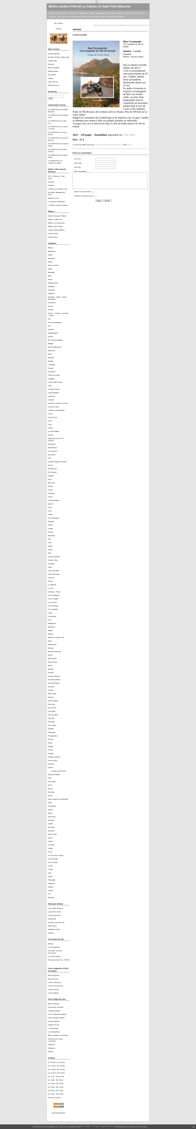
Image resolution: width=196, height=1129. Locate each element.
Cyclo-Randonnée (54, 947)
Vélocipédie (51, 880)
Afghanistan (52, 251)
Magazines (51, 627)
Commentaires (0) (117, 145)
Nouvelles (51, 687)
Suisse (50, 838)
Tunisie (50, 866)
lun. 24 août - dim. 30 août (56, 1062)
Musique (50, 669)
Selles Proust (52, 926)
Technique (51, 845)
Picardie (50, 739)
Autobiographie (53, 333)
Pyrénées (51, 764)
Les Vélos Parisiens (54, 956)
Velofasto (51, 933)
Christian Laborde (53, 389)
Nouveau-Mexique (54, 676)
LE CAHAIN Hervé (54, 109)
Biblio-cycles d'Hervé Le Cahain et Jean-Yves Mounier (90, 6)
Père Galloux (52, 725)
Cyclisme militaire (53, 431)
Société (50, 823)
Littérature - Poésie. (54, 592)
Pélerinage (51, 722)
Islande (50, 549)
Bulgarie (50, 361)
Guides (50, 514)
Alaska (50, 262)
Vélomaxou (51, 1048)
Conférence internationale (56, 410)
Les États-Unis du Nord (58, 771)
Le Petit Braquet (53, 1028)
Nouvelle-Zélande (53, 683)
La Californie (52, 585)
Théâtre (50, 848)
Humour (50, 532)
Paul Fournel (52, 708)
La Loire (50, 588)
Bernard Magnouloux (54, 347)
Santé (50, 802)
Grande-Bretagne (53, 500)
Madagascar (52, 623)
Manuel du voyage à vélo (56, 637)
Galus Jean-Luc (53, 82)
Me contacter (58, 23)
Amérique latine (53, 283)
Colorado (51, 400)
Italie (49, 553)
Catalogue (51, 379)
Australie (51, 329)
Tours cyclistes (53, 862)
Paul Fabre (51, 704)
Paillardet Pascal (53, 85)
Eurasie (50, 486)
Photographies (52, 736)
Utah (49, 873)
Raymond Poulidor (54, 774)
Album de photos (53, 265)
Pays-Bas (51, 718)
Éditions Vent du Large (55, 226)
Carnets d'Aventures (54, 982)
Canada (50, 368)
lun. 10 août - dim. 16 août (56, 1069)
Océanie (50, 690)
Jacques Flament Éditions (56, 230)
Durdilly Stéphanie (54, 54)
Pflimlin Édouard (53, 71)
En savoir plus (142, 1127)
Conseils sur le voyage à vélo (57, 189)
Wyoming (51, 897)
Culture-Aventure (53, 989)
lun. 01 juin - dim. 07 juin (55, 1094)
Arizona (50, 306)
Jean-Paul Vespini (53, 574)
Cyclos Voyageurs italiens (56, 1018)
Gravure (50, 504)
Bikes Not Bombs (53, 1004)
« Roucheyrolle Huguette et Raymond (106, 25)
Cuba (49, 424)
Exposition (51, 493)
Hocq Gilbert (52, 75)
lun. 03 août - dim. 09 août (56, 1073)
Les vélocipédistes (54, 1032)
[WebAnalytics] (98, 2)
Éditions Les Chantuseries (56, 223)
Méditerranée (52, 644)
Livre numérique (53, 606)
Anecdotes (51, 290)
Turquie (50, 869)
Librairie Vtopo (52, 237)
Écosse (50, 465)
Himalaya (51, 521)
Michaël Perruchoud (54, 651)
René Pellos (52, 781)
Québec (50, 767)
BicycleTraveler (53, 979)
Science (50, 810)
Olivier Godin (52, 693)
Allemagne (51, 272)
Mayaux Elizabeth (53, 67)
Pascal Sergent (53, 700)
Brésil (50, 354)
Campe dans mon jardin (55, 1007)
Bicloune (50, 944)
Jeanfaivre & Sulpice (54, 163)
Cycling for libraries (54, 1011)
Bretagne (51, 357)
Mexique (50, 648)
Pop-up (50, 750)
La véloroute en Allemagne (56, 201)
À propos (59, 28)
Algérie (50, 269)
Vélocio (50, 876)
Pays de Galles (53, 715)
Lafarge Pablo (52, 61)
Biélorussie (51, 350)
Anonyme (51, 64)
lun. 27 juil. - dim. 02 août (56, 1076)
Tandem (50, 841)
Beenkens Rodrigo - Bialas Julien (58, 57)
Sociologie (51, 827)
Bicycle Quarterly (53, 975)
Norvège (51, 672)
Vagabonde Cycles (54, 929)
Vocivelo (50, 1051)
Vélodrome (51, 883)
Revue (50, 785)
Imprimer (129, 145)
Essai (50, 479)
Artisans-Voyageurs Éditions (57, 216)
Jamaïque (51, 563)
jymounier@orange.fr (58, 1113)
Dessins (50, 435)
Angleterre (51, 293)
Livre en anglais (53, 599)
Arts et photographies (55, 322)
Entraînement (52, 468)
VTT (49, 894)
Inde (49, 539)
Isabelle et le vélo (53, 1025)
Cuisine (50, 428)
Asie (49, 326)
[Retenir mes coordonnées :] (93, 192)
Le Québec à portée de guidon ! (58, 205)
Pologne (50, 746)
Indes (50, 542)
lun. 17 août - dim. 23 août (56, 1066)
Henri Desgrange (53, 518)
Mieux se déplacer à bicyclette (58, 1035)
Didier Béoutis (52, 447)
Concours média (53, 407)
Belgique (50, 343)
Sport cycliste (52, 834)
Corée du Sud (52, 417)
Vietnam (50, 887)
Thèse (50, 852)
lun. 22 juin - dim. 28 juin (55, 1083)
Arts (49, 319)
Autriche (50, 336)
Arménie (50, 310)
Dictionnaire (52, 444)
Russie (50, 795)
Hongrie (50, 528)
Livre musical (52, 602)
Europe (50, 490)
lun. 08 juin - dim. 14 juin (55, 1090)
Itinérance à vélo (53, 198)
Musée (50, 665)
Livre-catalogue (53, 609)
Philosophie (51, 732)
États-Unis (51, 483)
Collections (51, 396)
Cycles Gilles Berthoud (55, 908)
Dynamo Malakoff (53, 1021)
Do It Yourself (52, 451)
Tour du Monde (53, 859)
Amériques (51, 286)
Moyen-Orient (52, 662)
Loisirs (50, 613)
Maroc (50, 641)
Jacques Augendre (54, 556)
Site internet (52, 817)
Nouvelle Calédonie (54, 679)
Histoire (50, 525)
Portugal (50, 753)
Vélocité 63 (51, 1044)
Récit (49, 778)
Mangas (50, 634)
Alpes (50, 276)
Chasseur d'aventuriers (55, 986)
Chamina (51, 185)
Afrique (50, 255)
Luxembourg (52, 616)
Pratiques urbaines (54, 757)
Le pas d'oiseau (53, 233)
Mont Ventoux (52, 658)
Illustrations (51, 535)
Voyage (50, 890)
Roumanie (51, 792)
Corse (50, 421)
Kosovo (50, 581)
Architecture (52, 302)
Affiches (50, 248)
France (50, 497)
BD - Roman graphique (55, 340)
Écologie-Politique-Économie (57, 462)
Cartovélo (51, 182)
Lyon (49, 620)
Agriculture (51, 258)
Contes (50, 414)
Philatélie (51, 729)
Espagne (51, 476)
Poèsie (50, 743)
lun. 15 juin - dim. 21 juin (55, 1087)
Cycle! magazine (53, 993)
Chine (50, 385)
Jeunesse (51, 577)
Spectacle (51, 831)
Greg (49, 511)
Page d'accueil (126, 25)
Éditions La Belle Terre (55, 219)
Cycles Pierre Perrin (54, 912)
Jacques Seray (53, 560)
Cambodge (51, 364)
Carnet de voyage (54, 375)
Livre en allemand (53, 595)
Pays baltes (52, 711)
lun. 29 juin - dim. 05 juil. (55, 1080)
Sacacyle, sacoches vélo (56, 922)
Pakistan (51, 697)
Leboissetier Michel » (141, 25)
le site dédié (129, 134)
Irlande (50, 546)
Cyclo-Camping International (57, 1014)
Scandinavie (52, 806)
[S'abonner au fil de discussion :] (95, 196)
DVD (49, 458)
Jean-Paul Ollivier (53, 570)
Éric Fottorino (52, 472)
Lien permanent (105, 145)
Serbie (50, 813)
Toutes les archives (54, 1097)
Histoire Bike (52, 919)
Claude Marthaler (53, 393)
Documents (51, 454)
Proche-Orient (52, 760)
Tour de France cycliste (55, 855)
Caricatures (52, 371)
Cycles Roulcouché (54, 915)
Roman (50, 788)
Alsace (50, 279)
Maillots (50, 630)
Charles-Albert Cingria (55, 382)
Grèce (50, 507)
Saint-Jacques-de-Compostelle (58, 799)
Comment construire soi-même (58, 403)
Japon (50, 567)
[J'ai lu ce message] (193, 1127)
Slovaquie (51, 820)
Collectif (50, 78)
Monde (50, 655)
